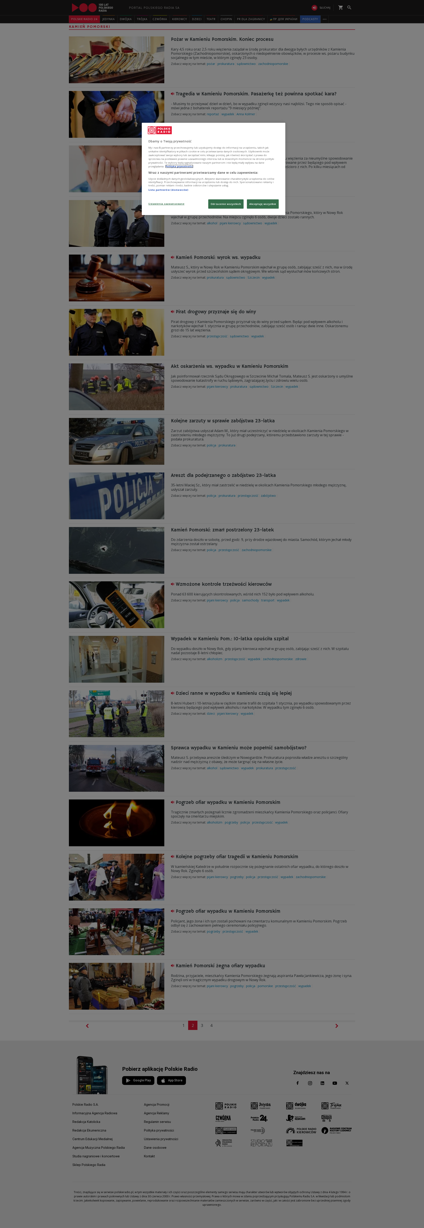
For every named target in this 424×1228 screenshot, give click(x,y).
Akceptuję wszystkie (262, 204)
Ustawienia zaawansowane (166, 203)
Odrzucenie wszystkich (226, 204)
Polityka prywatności (179, 166)
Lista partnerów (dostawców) (168, 189)
